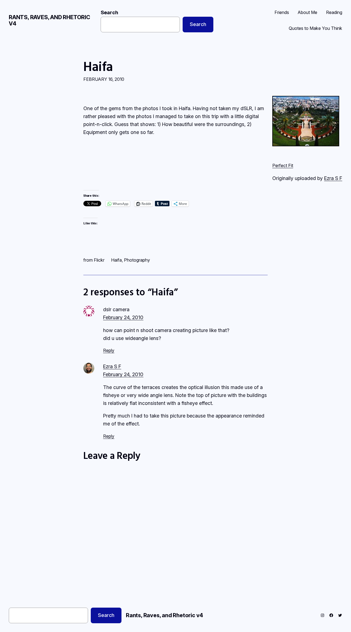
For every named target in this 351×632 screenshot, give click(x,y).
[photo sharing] (305, 144)
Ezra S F (333, 178)
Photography (137, 260)
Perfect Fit (282, 165)
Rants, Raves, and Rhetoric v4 (49, 20)
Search (109, 12)
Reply (108, 350)
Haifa (98, 66)
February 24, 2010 (123, 317)
